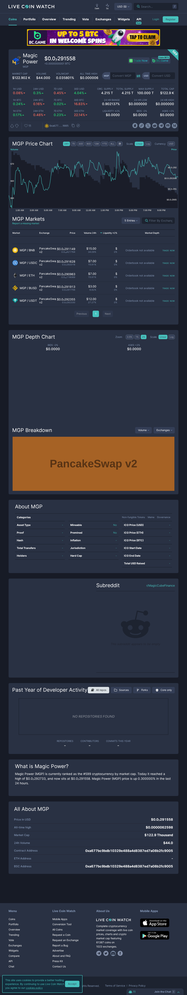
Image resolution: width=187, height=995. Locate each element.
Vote (11, 940)
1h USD (17, 89)
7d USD (58, 89)
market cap (19, 73)
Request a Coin (61, 934)
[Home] (115, 920)
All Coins (57, 929)
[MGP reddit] (154, 126)
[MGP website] (141, 126)
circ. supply (105, 89)
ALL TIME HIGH (88, 73)
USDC (33, 263)
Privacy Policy (137, 985)
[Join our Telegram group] (99, 953)
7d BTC (58, 100)
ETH (32, 275)
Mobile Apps (59, 919)
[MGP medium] (174, 126)
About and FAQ (61, 955)
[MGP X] (148, 126)
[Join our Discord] (113, 953)
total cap (167, 89)
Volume (142, 430)
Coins (12, 919)
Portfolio (13, 924)
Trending (14, 934)
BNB (32, 250)
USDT (33, 300)
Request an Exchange (65, 940)
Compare (14, 955)
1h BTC (17, 100)
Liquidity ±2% (111, 111)
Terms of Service (115, 985)
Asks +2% (168, 111)
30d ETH (79, 111)
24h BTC (38, 100)
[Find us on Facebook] (120, 953)
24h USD (38, 89)
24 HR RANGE (112, 100)
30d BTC (79, 100)
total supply (124, 89)
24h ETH (38, 111)
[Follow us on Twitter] (106, 953)
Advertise (58, 950)
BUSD (33, 288)
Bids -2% (142, 111)
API (11, 961)
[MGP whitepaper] (134, 126)
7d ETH (58, 111)
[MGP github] (167, 126)
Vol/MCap (62, 73)
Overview (14, 929)
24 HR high (167, 100)
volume (41, 73)
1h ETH (17, 111)
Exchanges (163, 430)
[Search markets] (145, 220)
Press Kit (57, 961)
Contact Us (59, 966)
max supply (146, 89)
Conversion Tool (61, 924)
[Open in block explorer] (78, 126)
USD (122, 6)
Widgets (13, 950)
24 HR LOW (140, 100)
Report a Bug (60, 945)
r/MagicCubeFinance (160, 585)
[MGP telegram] (161, 126)
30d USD (79, 89)
